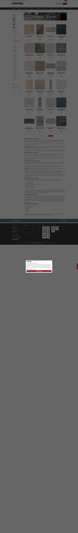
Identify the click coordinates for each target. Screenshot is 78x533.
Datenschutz (49, 267)
